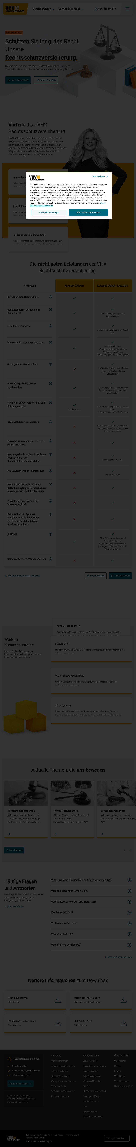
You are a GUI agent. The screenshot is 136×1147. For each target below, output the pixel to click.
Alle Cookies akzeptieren (88, 212)
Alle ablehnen (98, 176)
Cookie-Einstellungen (49, 212)
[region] (69, 195)
